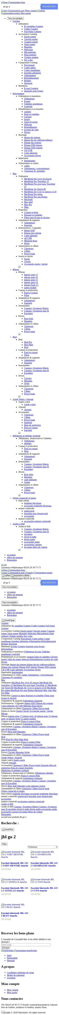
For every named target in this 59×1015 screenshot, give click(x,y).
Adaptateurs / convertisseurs (36, 168)
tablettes (27, 443)
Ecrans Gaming (31, 88)
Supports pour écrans (33, 91)
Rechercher (49, 6)
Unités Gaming (31, 29)
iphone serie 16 (31, 277)
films (26, 451)
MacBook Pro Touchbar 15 (36, 181)
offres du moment (15, 557)
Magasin (11, 960)
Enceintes (28, 313)
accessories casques (33, 544)
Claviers (28, 117)
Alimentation (30, 75)
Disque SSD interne (33, 145)
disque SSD (29, 230)
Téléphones (29, 441)
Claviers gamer (31, 39)
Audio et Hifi (19, 524)
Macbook (28, 199)
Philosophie (12, 958)
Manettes (28, 47)
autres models (30, 287)
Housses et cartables (33, 215)
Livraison (11, 978)
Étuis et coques (31, 293)
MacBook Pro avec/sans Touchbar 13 (30, 685)
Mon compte (31, 10)
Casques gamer (31, 42)
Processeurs (29, 65)
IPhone (16, 269)
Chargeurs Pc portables (34, 171)
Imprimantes (29, 160)
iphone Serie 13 (31, 285)
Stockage (28, 83)
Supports (28, 225)
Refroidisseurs (30, 127)
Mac (15, 173)
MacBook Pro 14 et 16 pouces (38, 179)
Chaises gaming (31, 57)
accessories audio (32, 542)
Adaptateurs (29, 222)
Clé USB (28, 150)
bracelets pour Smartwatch (36, 513)
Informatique (18, 93)
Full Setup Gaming (32, 31)
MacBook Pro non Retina (35, 197)
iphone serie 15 (31, 280)
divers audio (29, 539)
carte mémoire (30, 479)
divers (27, 243)
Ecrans (27, 101)
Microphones (30, 52)
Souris (27, 119)
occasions (11, 555)
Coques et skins (31, 212)
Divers (27, 132)
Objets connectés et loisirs (24, 498)
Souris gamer (30, 36)
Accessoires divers (32, 155)
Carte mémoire (30, 153)
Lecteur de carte (31, 129)
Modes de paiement (15, 975)
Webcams (28, 49)
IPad (15, 337)
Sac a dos (28, 60)
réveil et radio (30, 537)
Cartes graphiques (32, 70)
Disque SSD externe (33, 148)
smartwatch (29, 511)
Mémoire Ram (30, 241)
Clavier (27, 261)
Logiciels (28, 106)
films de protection (32, 425)
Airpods (27, 409)
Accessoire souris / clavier (36, 264)
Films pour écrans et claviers (37, 217)
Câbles (27, 251)
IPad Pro (28, 342)
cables (27, 166)
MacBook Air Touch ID (35, 189)
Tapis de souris (31, 122)
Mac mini (28, 202)
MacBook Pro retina (33, 194)
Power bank (29, 253)
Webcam (28, 124)
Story (9, 955)
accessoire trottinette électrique (38, 506)
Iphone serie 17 (31, 274)
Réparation (12, 560)
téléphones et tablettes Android (26, 436)
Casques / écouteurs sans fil (36, 311)
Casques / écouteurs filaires (36, 308)
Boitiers (27, 80)
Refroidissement (31, 78)
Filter (4, 844)
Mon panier (25, 13)
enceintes (28, 534)
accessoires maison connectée (37, 521)
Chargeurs (28, 248)
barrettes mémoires (32, 73)
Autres (27, 482)
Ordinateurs (29, 98)
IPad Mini (28, 345)
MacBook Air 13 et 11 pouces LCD (40, 191)
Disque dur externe (32, 142)
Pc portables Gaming (33, 26)
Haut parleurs (30, 55)
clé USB (28, 238)
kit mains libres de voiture (35, 547)
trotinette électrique (32, 503)
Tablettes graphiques (33, 104)
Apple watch (30, 404)
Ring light (28, 318)
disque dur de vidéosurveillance (38, 140)
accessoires (29, 516)
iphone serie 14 (31, 282)
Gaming (16, 21)
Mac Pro (28, 204)
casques (27, 111)
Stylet (26, 383)
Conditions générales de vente (20, 972)
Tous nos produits (15, 18)
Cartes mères (30, 67)
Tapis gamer (29, 44)
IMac (26, 207)
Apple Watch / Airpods (23, 399)
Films (26, 295)
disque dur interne (32, 137)
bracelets (28, 430)
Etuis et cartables (31, 114)
